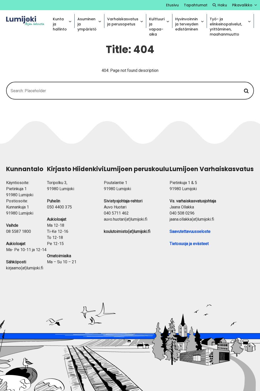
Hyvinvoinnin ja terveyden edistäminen (186, 22)
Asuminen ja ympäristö (86, 22)
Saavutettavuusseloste (190, 231)
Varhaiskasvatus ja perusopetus (122, 22)
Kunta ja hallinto (60, 22)
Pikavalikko (242, 5)
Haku (222, 5)
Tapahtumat (195, 5)
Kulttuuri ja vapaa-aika (157, 22)
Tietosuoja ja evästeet (189, 243)
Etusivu (172, 5)
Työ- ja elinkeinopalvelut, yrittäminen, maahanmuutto (226, 22)
